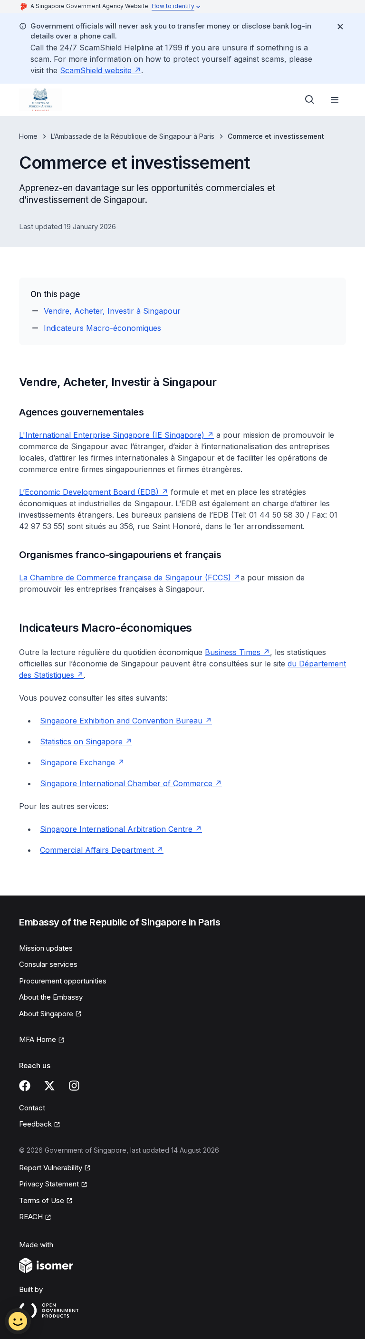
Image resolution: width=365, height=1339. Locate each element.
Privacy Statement (49, 1183)
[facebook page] (24, 1085)
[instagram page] (74, 1085)
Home (28, 136)
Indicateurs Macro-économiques (102, 328)
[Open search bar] (309, 99)
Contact (32, 1107)
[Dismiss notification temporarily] (340, 26)
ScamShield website (96, 70)
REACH (31, 1216)
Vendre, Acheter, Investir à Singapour (112, 311)
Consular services (48, 964)
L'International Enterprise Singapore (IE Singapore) (111, 435)
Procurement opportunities (62, 980)
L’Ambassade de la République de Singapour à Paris (132, 136)
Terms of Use (41, 1200)
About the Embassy (51, 997)
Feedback (35, 1123)
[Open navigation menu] (334, 99)
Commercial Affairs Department (97, 850)
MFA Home (37, 1039)
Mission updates (46, 948)
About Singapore (46, 1013)
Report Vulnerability (50, 1167)
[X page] (49, 1085)
